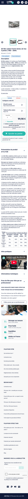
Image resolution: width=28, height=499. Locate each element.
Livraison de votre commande (11, 433)
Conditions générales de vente (11, 445)
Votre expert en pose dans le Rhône (12, 417)
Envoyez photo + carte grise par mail (12, 127)
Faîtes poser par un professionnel (14, 302)
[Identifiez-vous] (22, 2)
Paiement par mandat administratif (12, 441)
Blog (5, 453)
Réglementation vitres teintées (11, 372)
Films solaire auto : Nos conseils (11, 365)
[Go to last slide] (2, 42)
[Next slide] (26, 42)
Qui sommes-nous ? (8, 353)
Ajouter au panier (15, 133)
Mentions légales (8, 449)
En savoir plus (4, 93)
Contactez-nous (8, 357)
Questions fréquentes (9, 410)
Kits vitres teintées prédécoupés (11, 369)
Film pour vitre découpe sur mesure (12, 402)
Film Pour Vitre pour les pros (10, 406)
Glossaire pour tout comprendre (11, 376)
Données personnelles (9, 361)
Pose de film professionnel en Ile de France (14, 413)
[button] (13, 42)
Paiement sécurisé (8, 437)
